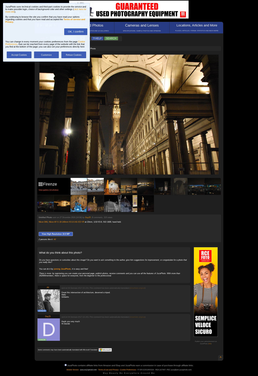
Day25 (88, 217)
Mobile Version (73, 370)
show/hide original (137, 288)
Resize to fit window (131, 60)
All (55, 239)
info (210, 344)
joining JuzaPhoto (62, 269)
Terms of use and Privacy (108, 370)
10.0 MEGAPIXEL (131, 168)
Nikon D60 (43, 222)
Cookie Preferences (128, 370)
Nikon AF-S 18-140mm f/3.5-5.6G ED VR (66, 222)
